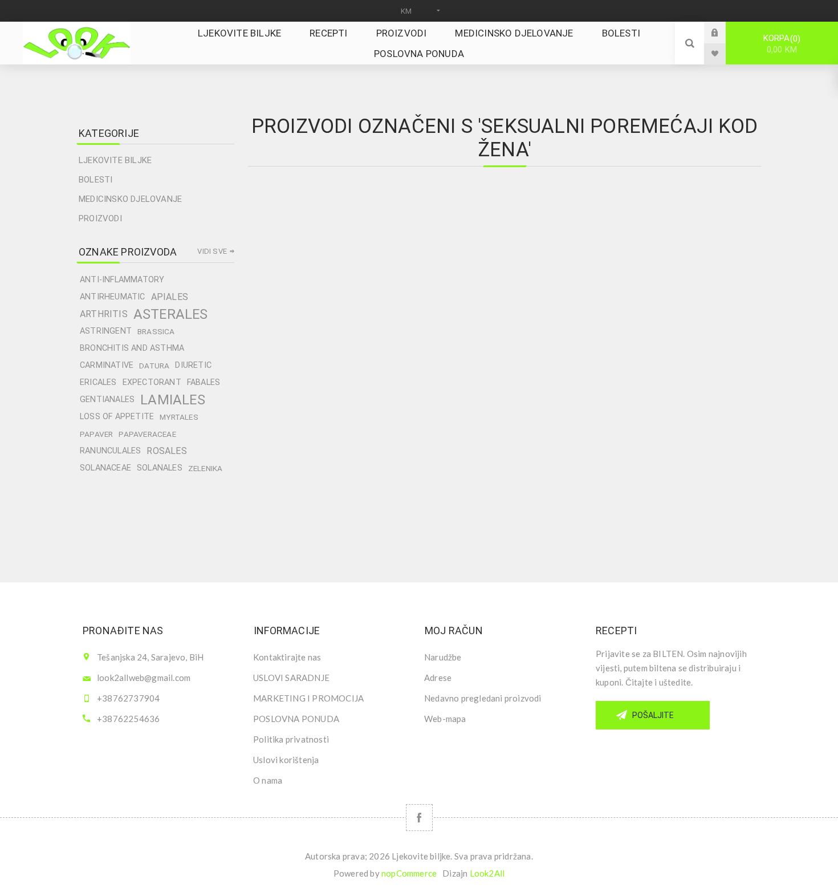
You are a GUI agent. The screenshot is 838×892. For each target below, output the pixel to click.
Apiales (169, 296)
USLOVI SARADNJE (291, 677)
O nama (267, 780)
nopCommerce (409, 873)
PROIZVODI (100, 218)
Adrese (437, 677)
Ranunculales (110, 451)
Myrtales (179, 416)
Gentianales (107, 399)
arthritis (104, 314)
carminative (106, 365)
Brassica (156, 331)
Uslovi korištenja (286, 760)
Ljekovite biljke (115, 160)
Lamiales (172, 400)
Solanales (159, 468)
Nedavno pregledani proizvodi (483, 698)
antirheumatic (112, 297)
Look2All (487, 873)
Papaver (96, 434)
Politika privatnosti (291, 739)
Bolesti (95, 180)
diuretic (193, 365)
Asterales (170, 314)
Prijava (723, 32)
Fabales (203, 382)
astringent (106, 331)
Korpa (780, 44)
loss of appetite (117, 416)
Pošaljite (653, 715)
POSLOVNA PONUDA (296, 718)
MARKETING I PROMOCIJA (308, 698)
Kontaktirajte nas (287, 657)
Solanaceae (105, 468)
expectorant (152, 382)
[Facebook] (419, 817)
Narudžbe (443, 657)
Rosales (166, 450)
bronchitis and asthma (132, 348)
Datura (154, 365)
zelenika (205, 468)
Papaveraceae (147, 434)
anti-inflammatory (122, 280)
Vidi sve (212, 251)
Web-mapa (445, 718)
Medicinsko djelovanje (130, 199)
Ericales (98, 382)
